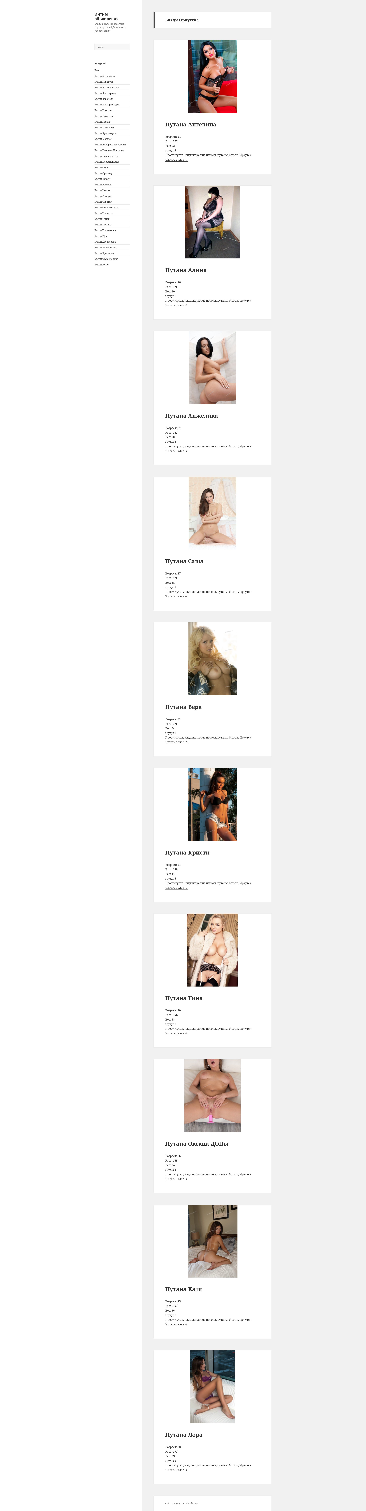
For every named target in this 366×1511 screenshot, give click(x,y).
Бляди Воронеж (104, 98)
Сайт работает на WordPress (181, 1503)
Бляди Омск (102, 167)
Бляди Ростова (103, 184)
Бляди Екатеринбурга (107, 104)
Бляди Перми (102, 178)
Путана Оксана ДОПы (196, 1143)
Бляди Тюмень (103, 224)
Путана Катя (183, 1289)
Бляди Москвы (103, 138)
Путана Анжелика (191, 415)
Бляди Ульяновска (105, 230)
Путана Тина (184, 998)
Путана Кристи (187, 852)
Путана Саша (184, 561)
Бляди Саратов (103, 201)
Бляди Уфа (101, 236)
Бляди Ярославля (104, 253)
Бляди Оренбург (104, 173)
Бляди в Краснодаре (106, 258)
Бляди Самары (103, 196)
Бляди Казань (103, 121)
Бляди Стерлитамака (107, 207)
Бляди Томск (102, 218)
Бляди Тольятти (104, 213)
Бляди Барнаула (104, 81)
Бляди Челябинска (105, 247)
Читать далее (176, 159)
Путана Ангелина (190, 124)
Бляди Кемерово (104, 127)
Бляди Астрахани (105, 76)
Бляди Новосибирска (107, 161)
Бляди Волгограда (105, 93)
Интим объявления (107, 16)
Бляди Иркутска (104, 116)
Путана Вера (183, 706)
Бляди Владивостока (107, 87)
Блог (97, 70)
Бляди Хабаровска (105, 241)
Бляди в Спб (102, 264)
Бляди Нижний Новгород (109, 150)
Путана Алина (186, 270)
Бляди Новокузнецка (107, 156)
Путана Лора (184, 1434)
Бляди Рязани (103, 190)
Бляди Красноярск (105, 133)
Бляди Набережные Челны (110, 144)
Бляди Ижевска (104, 110)
